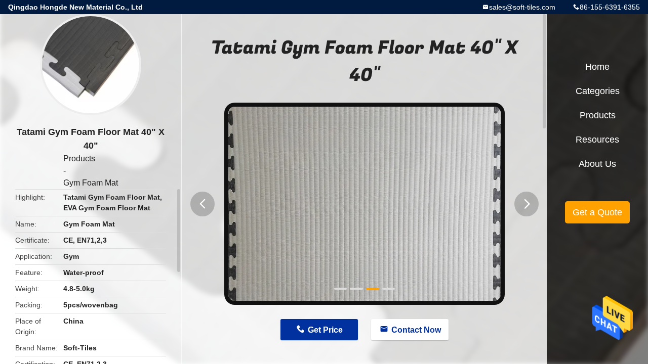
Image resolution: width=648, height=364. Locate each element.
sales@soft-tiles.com (522, 7)
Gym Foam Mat (90, 182)
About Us (597, 164)
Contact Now (416, 330)
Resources (597, 139)
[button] (202, 204)
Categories (598, 91)
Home (597, 67)
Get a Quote (597, 212)
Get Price (325, 330)
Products (79, 158)
